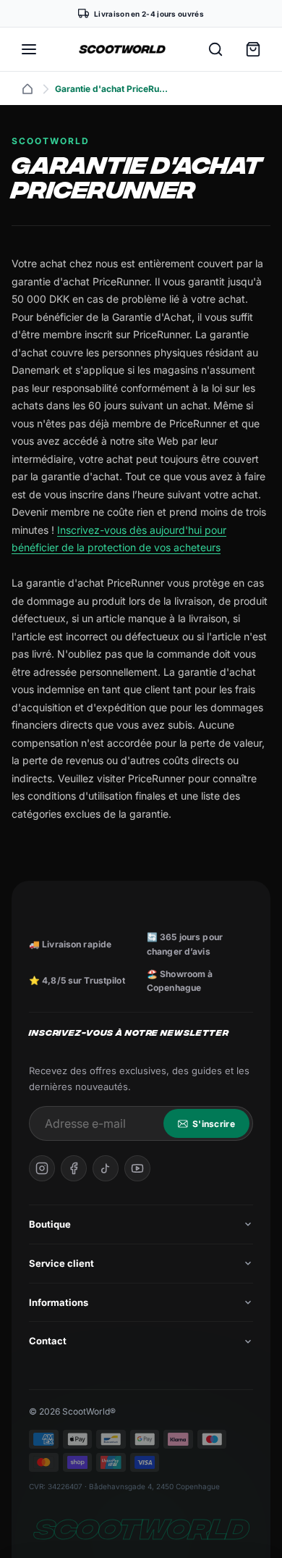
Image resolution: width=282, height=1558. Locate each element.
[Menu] (29, 49)
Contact (48, 1341)
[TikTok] (106, 1168)
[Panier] (253, 49)
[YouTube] (137, 1168)
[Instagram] (42, 1168)
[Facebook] (74, 1168)
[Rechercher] (215, 49)
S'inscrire (213, 1123)
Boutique (50, 1224)
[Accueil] (27, 89)
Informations (58, 1302)
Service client (61, 1263)
